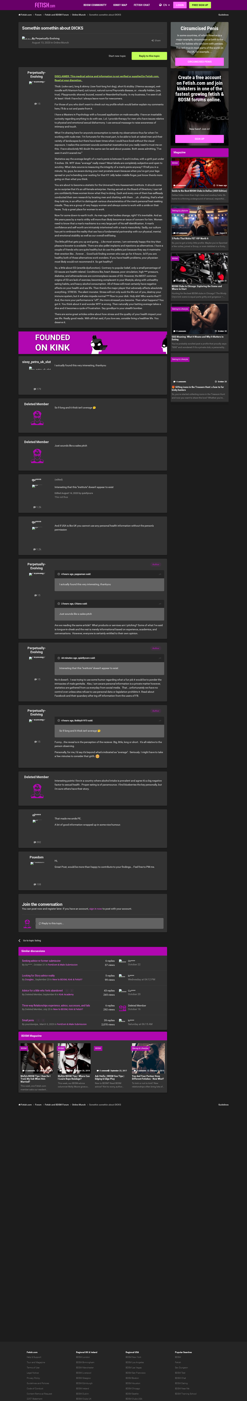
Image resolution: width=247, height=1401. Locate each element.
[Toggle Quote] (59, 574)
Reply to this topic (149, 55)
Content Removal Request (39, 1394)
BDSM (178, 1357)
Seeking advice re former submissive (41, 960)
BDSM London (83, 1357)
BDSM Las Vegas (134, 1367)
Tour (29, 1362)
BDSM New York (133, 1357)
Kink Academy (66, 994)
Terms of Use (33, 1367)
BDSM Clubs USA (134, 1399)
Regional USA (132, 1352)
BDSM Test (180, 1373)
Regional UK (82, 1352)
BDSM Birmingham (85, 1362)
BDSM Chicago (133, 1388)
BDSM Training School (186, 1394)
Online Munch (61, 42)
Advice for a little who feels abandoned (42, 990)
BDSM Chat (180, 1378)
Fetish (178, 1362)
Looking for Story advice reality (38, 975)
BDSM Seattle (132, 1394)
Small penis (28, 1020)
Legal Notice (33, 1373)
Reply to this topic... (52, 923)
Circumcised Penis (200, 61)
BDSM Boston (132, 1378)
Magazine (40, 1362)
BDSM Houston (133, 1383)
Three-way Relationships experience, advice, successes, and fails (56, 1005)
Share (157, 40)
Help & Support (34, 1357)
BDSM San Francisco (136, 1373)
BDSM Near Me (182, 1388)
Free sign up (200, 5)
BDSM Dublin (82, 1394)
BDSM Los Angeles (135, 1362)
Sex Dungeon (181, 1367)
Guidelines (223, 15)
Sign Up (199, 138)
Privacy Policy (33, 1378)
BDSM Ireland (82, 1388)
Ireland (94, 1352)
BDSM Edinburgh (84, 1383)
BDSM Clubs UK (83, 1399)
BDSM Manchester (85, 1367)
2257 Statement (34, 1399)
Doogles (29, 979)
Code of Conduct (35, 1388)
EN (165, 5)
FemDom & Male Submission (63, 964)
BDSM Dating (181, 1383)
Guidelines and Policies (38, 1383)
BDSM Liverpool (83, 1373)
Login (180, 5)
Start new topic (117, 55)
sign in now (95, 908)
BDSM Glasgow (83, 1378)
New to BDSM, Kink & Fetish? (67, 979)
